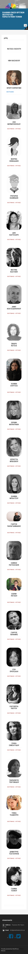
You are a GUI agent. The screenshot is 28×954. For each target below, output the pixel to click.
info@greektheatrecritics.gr (17, 930)
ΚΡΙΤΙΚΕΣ (18, 129)
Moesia (3, 950)
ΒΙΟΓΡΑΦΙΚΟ (10, 92)
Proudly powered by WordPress (10, 949)
